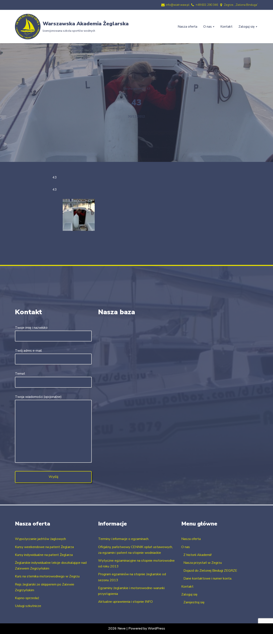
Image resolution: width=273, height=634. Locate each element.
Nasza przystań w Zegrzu (202, 562)
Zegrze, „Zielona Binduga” (241, 5)
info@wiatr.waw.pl (177, 5)
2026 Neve (117, 628)
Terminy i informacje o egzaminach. (123, 539)
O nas (185, 547)
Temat (20, 373)
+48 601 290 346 (206, 5)
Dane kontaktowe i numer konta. (207, 578)
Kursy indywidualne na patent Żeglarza (44, 555)
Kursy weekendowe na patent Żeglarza (44, 547)
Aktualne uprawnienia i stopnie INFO (125, 601)
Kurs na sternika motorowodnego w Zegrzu (47, 576)
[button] (213, 26)
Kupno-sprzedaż (27, 598)
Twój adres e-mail (28, 350)
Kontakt (226, 26)
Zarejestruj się (194, 602)
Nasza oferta (187, 26)
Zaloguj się (189, 594)
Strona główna (133, 89)
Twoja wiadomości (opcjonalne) (38, 396)
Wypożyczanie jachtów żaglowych (40, 539)
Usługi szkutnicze (28, 606)
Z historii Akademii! (197, 555)
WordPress (156, 628)
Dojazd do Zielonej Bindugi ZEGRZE (210, 570)
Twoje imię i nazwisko (31, 327)
